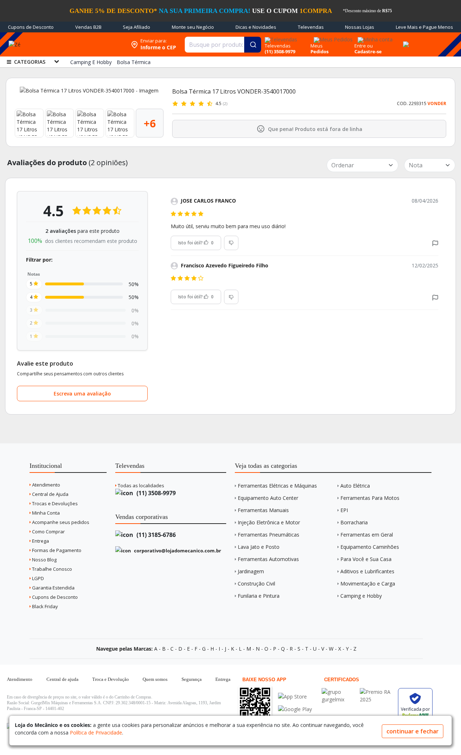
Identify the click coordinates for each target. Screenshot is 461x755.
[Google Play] (295, 709)
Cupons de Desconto (31, 27)
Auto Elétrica (355, 485)
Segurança (192, 679)
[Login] (374, 37)
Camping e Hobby (361, 595)
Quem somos (155, 679)
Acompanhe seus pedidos (60, 522)
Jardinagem (251, 571)
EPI (344, 510)
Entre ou (363, 45)
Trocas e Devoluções (54, 503)
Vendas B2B (88, 27)
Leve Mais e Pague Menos (424, 27)
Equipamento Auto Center (268, 497)
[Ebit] (339, 691)
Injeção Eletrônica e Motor (269, 522)
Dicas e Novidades (256, 27)
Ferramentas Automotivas (268, 559)
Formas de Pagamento (56, 550)
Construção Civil (256, 583)
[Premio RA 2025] (377, 691)
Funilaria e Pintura (258, 595)
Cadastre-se (368, 51)
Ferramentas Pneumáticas (268, 534)
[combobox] (223, 45)
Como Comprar (48, 531)
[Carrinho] (404, 40)
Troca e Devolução (110, 679)
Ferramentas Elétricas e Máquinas (277, 485)
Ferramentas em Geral (366, 534)
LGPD (37, 578)
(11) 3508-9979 (155, 493)
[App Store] (295, 696)
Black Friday (44, 606)
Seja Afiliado (136, 27)
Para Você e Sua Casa (365, 559)
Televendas (311, 27)
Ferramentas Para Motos (369, 497)
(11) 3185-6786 (155, 535)
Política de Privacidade (96, 732)
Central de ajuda (62, 679)
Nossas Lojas (359, 27)
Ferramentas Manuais (263, 510)
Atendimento (45, 485)
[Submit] (252, 45)
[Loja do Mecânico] (80, 44)
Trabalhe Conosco (51, 569)
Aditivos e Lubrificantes (367, 571)
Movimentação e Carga (367, 583)
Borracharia (354, 522)
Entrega (40, 541)
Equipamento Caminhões (369, 546)
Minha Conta (45, 513)
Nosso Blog (44, 559)
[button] (435, 243)
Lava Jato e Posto (258, 546)
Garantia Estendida (53, 587)
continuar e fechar (412, 731)
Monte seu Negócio (193, 27)
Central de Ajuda (49, 494)
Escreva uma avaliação (82, 393)
